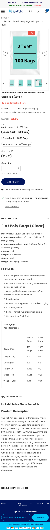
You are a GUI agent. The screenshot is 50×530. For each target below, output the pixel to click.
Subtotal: (6, 173)
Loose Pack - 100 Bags (15, 132)
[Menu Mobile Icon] (3, 11)
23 (7, 189)
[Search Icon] (30, 11)
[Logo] (16, 11)
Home (4, 18)
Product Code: (9, 112)
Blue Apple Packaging (28, 108)
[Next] (44, 53)
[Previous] (5, 53)
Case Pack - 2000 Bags (15, 138)
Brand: (4, 108)
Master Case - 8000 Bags (17, 144)
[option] (25, 53)
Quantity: (6, 163)
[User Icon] (38, 11)
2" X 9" (6, 156)
